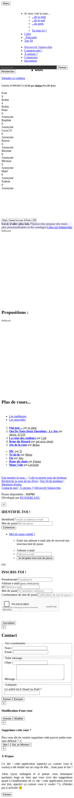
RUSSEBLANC (30, 497)
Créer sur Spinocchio (59, 227)
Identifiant (8, 519)
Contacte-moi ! (33, 50)
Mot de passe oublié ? (22, 534)
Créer (27, 34)
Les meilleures (17, 416)
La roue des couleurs (22, 438)
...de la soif (38, 20)
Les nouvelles (17, 419)
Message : (11, 679)
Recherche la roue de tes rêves (20, 481)
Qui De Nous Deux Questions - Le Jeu (33, 431)
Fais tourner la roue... (14, 477)
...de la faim (39, 17)
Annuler (7, 718)
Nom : (8, 648)
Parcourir (30, 37)
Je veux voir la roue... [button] (37, 13)
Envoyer (18, 699)
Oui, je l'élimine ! (21, 744)
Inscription (30, 60)
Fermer (7, 699)
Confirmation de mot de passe (19, 594)
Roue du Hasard (19, 441)
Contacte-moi (10, 487)
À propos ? (31, 54)
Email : (9, 652)
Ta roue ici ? (39, 30)
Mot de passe (9, 523)
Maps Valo (16, 464)
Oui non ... (16, 427)
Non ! (6, 744)
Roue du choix (18, 461)
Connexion (31, 57)
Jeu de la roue (18, 444)
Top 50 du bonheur (51, 481)
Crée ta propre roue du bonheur (48, 477)
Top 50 (28, 40)
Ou (11, 458)
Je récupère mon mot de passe (35, 558)
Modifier (18, 718)
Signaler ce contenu (13, 78)
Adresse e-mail (20, 583)
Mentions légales (12, 484)
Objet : (9, 662)
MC (11, 451)
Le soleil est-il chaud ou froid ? (23, 689)
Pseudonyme (9, 579)
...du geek (38, 23)
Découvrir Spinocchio (38, 47)
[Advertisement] (37, 269)
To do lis (14, 454)
